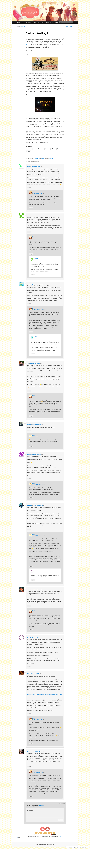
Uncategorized (37, 158)
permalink (51, 158)
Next (71, 26)
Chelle (28, 589)
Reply (29, 187)
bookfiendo (29, 215)
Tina (28, 363)
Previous (67, 26)
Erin (35, 570)
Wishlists (42, 22)
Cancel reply (62, 803)
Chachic (29, 284)
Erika (28, 673)
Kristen (28, 166)
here (60, 836)
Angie (27, 44)
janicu (42, 158)
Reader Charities (49, 22)
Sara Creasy (29, 505)
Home (18, 22)
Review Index (36, 22)
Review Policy (28, 22)
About (23, 22)
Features (56, 22)
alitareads (29, 424)
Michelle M (29, 751)
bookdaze (29, 454)
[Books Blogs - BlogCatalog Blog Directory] (42, 835)
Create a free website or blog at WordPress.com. (45, 844)
